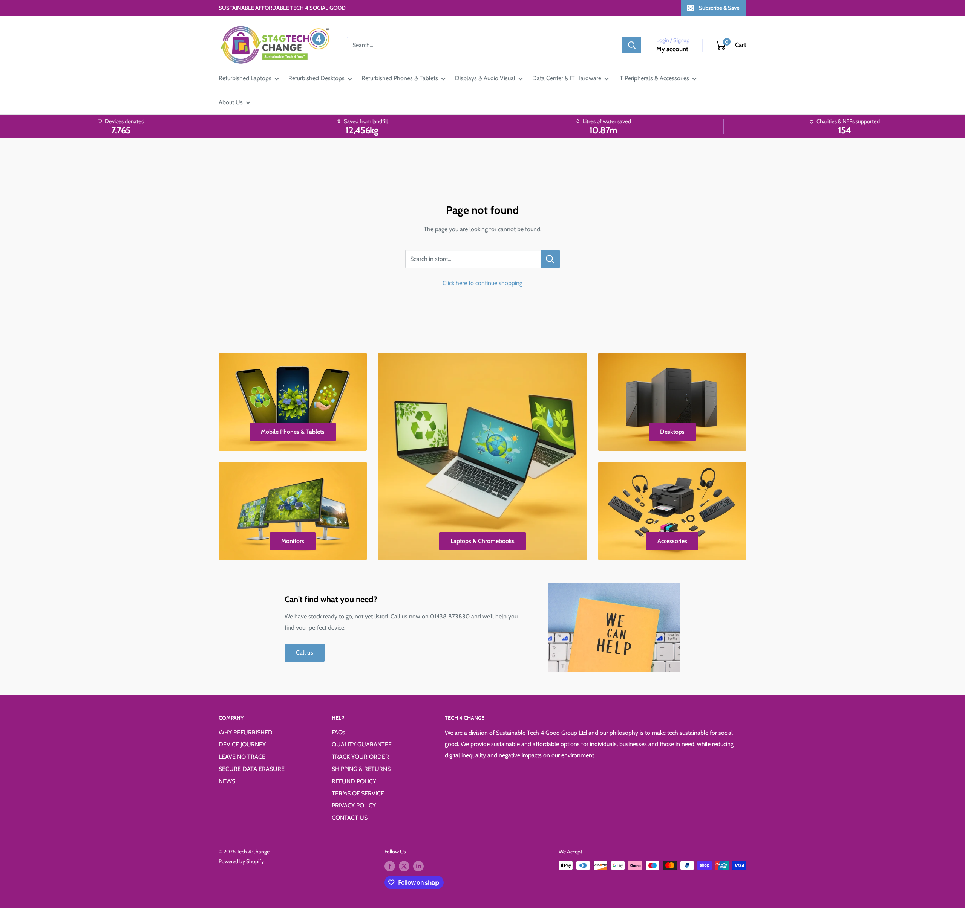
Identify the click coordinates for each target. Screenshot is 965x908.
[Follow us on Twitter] (404, 866)
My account (672, 49)
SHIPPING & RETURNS (361, 768)
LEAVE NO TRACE (242, 756)
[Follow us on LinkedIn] (418, 866)
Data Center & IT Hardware (566, 78)
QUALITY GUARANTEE (362, 744)
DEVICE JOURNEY (242, 744)
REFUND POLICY (354, 781)
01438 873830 (450, 616)
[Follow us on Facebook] (389, 866)
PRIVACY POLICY (354, 805)
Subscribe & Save (719, 8)
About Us (231, 102)
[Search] (631, 45)
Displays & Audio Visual (485, 78)
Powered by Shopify (241, 861)
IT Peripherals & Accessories (653, 78)
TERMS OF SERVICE (358, 793)
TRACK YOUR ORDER (360, 756)
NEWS (227, 781)
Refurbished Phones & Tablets (399, 78)
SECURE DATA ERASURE (252, 768)
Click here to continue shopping (482, 283)
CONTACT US (350, 817)
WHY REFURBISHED (246, 732)
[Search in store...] (550, 259)
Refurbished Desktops (316, 78)
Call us (304, 652)
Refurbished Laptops (245, 78)
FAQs (338, 732)
